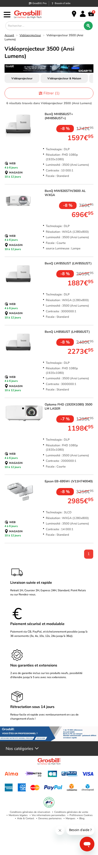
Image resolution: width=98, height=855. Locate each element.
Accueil (9, 35)
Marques (70, 818)
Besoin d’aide (62, 3)
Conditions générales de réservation (30, 812)
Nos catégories (19, 748)
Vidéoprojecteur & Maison (64, 78)
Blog (81, 818)
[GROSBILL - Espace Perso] (82, 13)
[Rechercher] (88, 25)
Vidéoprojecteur (30, 35)
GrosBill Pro (39, 3)
